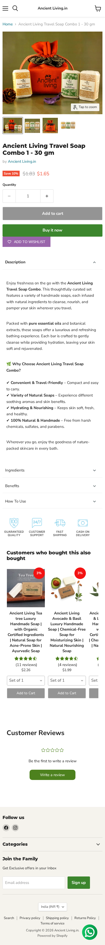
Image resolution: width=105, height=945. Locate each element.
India (50, 906)
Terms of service (52, 923)
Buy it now (52, 230)
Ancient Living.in (22, 161)
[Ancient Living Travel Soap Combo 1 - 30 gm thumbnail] (13, 125)
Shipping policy (57, 918)
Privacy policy (30, 918)
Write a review (52, 774)
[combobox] (26, 681)
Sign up (79, 882)
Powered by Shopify (52, 935)
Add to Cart (26, 693)
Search (9, 918)
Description (15, 262)
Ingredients (14, 470)
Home (8, 24)
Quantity (9, 185)
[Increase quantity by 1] (47, 196)
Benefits (12, 485)
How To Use (15, 501)
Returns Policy (85, 918)
